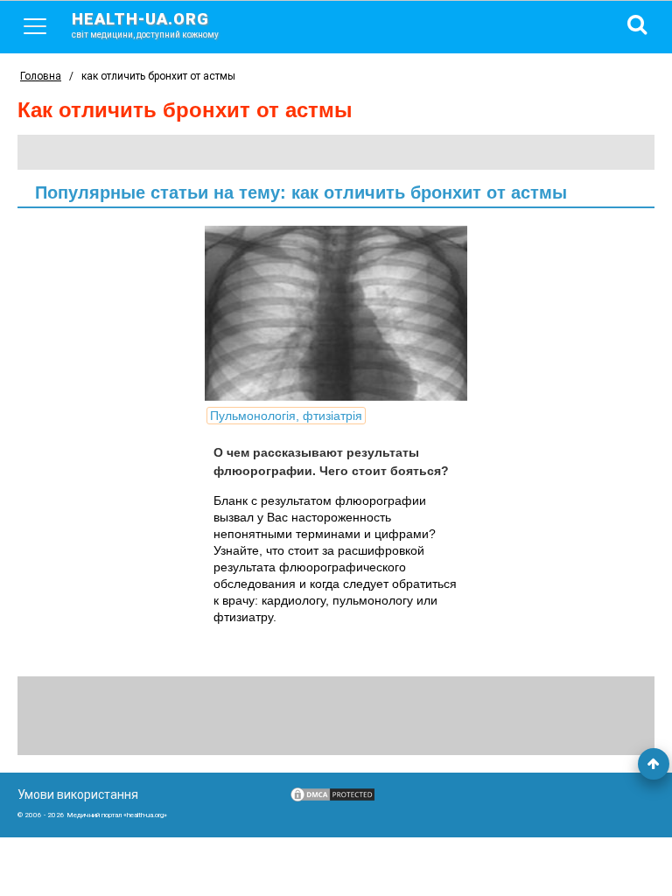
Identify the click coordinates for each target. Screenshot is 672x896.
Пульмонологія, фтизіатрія (286, 416)
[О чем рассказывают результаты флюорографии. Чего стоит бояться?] (336, 313)
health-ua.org (145, 24)
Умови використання (78, 795)
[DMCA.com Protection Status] (332, 799)
